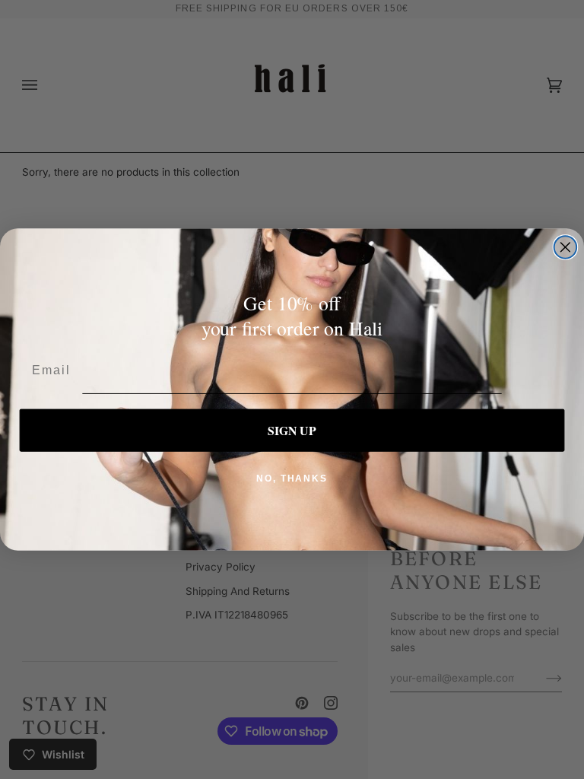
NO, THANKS (292, 478)
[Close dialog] (565, 247)
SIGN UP (292, 430)
